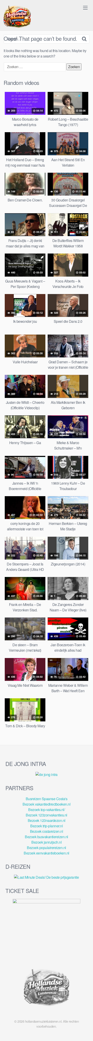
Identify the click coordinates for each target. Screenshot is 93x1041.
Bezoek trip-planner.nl (46, 825)
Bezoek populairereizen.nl (46, 847)
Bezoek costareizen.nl (46, 831)
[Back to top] (85, 1031)
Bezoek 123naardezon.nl (46, 820)
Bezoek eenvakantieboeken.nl (46, 853)
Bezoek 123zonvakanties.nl (46, 815)
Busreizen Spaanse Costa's (46, 798)
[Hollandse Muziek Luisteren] (17, 17)
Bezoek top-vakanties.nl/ (46, 809)
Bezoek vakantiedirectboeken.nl (46, 804)
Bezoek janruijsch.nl (46, 842)
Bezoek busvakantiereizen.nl (46, 836)
